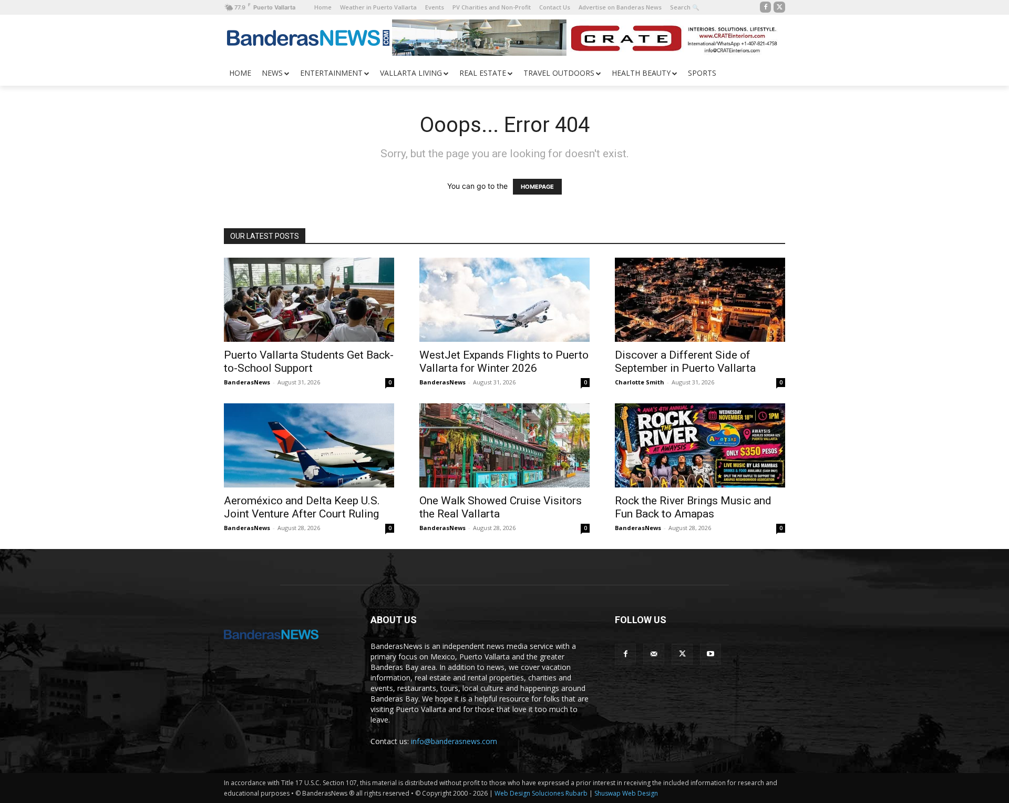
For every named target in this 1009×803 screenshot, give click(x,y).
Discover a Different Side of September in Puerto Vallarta (685, 361)
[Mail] (653, 654)
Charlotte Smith (639, 382)
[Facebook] (765, 7)
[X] (779, 7)
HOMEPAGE (537, 186)
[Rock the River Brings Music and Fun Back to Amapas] (700, 445)
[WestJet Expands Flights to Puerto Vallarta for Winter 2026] (504, 300)
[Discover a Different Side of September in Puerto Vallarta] (700, 300)
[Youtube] (710, 654)
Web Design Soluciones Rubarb (541, 793)
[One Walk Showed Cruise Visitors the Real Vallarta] (504, 445)
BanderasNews (247, 382)
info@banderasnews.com (454, 741)
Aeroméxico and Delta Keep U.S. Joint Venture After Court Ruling (302, 507)
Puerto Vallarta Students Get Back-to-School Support (309, 361)
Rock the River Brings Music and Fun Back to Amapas (693, 507)
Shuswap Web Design (626, 793)
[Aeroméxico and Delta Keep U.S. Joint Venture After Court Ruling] (309, 445)
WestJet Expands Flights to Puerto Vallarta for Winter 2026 (504, 361)
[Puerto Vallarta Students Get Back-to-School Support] (309, 300)
